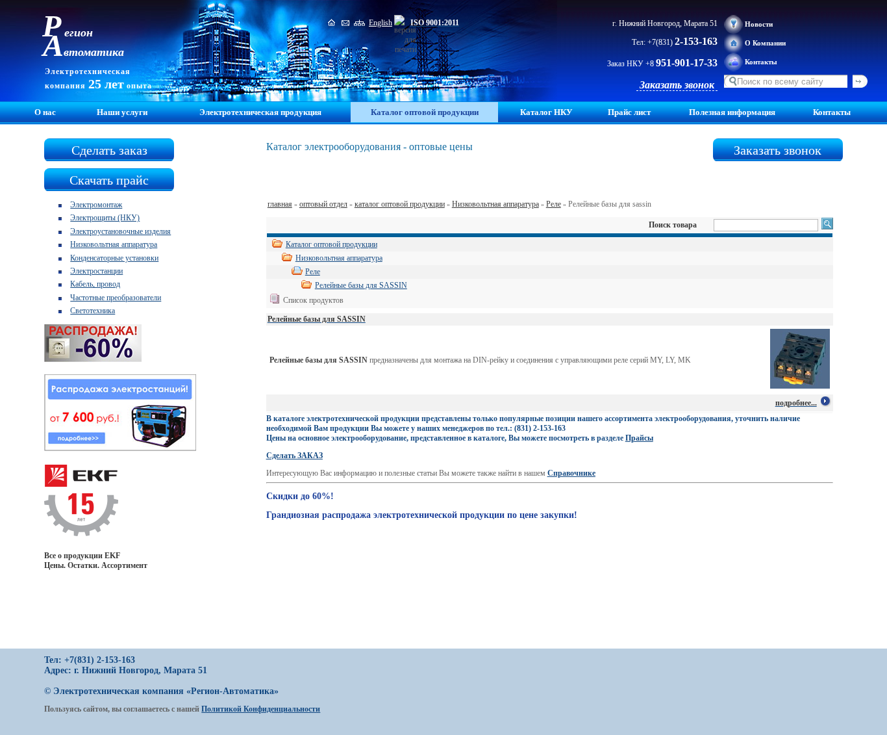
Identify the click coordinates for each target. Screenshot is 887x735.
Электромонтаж (96, 204)
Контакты (761, 62)
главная (280, 204)
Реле (553, 204)
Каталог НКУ (546, 112)
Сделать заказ (109, 150)
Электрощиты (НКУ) (105, 217)
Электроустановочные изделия (120, 231)
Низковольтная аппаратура (113, 244)
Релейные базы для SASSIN (361, 285)
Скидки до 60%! (300, 496)
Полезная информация (732, 112)
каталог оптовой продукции (400, 204)
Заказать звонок (677, 84)
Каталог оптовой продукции (331, 244)
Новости (759, 24)
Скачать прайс (109, 180)
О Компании (765, 43)
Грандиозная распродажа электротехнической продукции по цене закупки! (421, 515)
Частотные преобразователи (115, 297)
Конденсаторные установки (114, 258)
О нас (45, 112)
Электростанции (96, 271)
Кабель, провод (95, 284)
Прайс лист (629, 112)
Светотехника (92, 310)
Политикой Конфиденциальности (260, 709)
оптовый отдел (323, 204)
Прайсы (639, 438)
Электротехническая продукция (260, 112)
